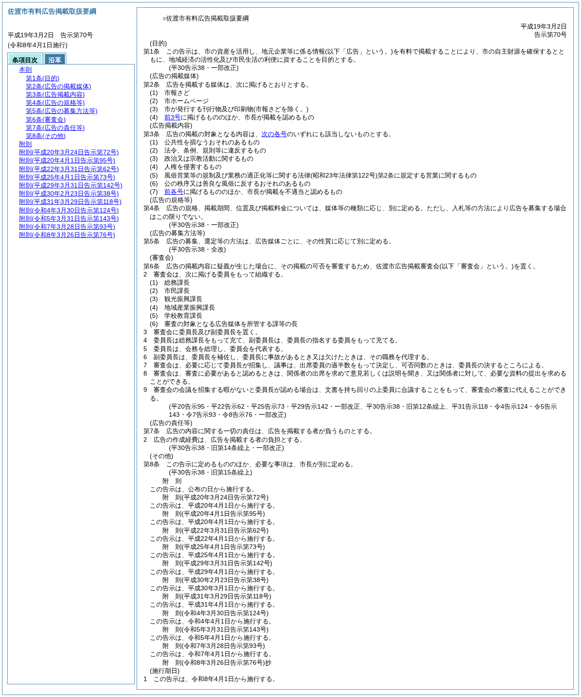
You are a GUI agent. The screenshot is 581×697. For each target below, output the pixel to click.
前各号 (173, 191)
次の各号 (274, 134)
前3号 (172, 117)
